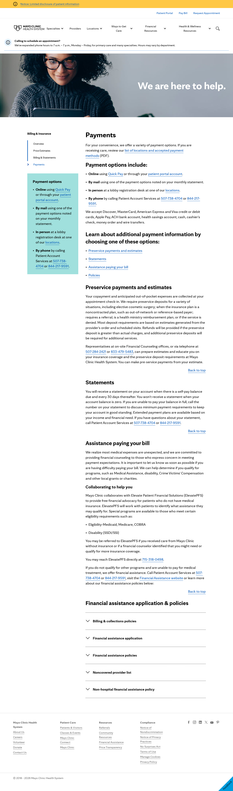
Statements (97, 259)
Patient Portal (165, 13)
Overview (38, 143)
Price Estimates (41, 150)
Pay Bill (183, 13)
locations (52, 242)
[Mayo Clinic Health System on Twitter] (206, 722)
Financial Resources (150, 28)
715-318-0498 (152, 559)
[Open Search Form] (218, 28)
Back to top (197, 370)
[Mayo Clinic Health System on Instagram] (194, 723)
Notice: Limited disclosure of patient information (49, 4)
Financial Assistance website (161, 578)
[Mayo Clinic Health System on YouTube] (212, 722)
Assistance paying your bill (108, 267)
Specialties (53, 28)
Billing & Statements (44, 157)
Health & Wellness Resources (190, 28)
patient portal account (165, 174)
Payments (38, 164)
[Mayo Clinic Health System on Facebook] (188, 722)
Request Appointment (206, 13)
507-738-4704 (171, 198)
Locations (93, 28)
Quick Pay (62, 189)
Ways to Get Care (118, 28)
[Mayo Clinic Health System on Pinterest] (217, 722)
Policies (94, 275)
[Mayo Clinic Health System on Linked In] (200, 722)
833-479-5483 (122, 351)
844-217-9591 (58, 266)
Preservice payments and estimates (115, 250)
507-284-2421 (96, 351)
